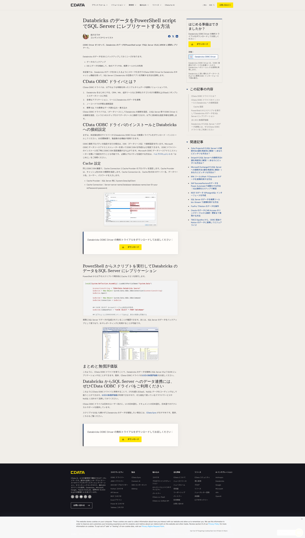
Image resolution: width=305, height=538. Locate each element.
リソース (198, 489)
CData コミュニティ (202, 477)
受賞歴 (175, 489)
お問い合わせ (224, 5)
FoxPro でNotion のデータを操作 (205, 206)
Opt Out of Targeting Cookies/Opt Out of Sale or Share (208, 531)
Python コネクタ (117, 489)
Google (218, 485)
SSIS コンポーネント (139, 485)
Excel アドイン (116, 500)
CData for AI (169, 5)
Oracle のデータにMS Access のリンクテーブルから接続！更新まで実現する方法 (206, 213)
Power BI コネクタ (117, 504)
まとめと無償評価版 (199, 120)
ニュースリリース (180, 481)
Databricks (220, 481)
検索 (210, 5)
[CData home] (79, 5)
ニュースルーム (179, 485)
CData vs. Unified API (160, 501)
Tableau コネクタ (117, 507)
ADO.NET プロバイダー (119, 485)
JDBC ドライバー (117, 481)
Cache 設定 (198, 106)
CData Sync (151, 412)
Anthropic (219, 477)
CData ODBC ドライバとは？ (203, 96)
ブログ (197, 485)
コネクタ (155, 477)
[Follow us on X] (173, 36)
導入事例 (198, 481)
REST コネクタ (116, 496)
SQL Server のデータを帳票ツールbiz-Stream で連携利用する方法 (205, 200)
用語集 (197, 496)
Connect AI (136, 481)
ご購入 (205, 5)
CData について (179, 477)
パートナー (156, 493)
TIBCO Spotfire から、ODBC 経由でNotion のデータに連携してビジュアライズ (206, 222)
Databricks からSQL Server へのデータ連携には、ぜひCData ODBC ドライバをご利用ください (206, 127)
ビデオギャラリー (201, 500)
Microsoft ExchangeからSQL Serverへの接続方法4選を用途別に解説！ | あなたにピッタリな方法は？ (206, 170)
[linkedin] (72, 496)
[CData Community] (89, 496)
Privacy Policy (213, 524)
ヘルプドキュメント (162, 154)
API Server (114, 492)
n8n (217, 492)
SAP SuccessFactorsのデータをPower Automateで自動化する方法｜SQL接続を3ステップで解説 (206, 186)
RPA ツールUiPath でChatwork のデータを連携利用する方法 (206, 177)
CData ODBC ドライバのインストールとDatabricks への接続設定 (205, 101)
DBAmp (134, 489)
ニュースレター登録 (202, 492)
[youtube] (81, 496)
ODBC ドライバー (117, 477)
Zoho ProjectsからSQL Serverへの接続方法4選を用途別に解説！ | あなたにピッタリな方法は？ (206, 151)
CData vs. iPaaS (158, 497)
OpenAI (218, 496)
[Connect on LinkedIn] (177, 36)
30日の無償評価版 (150, 375)
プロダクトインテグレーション (161, 482)
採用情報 (176, 500)
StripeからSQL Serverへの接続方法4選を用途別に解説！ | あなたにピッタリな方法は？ (206, 160)
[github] (85, 496)
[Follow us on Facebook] (169, 36)
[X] (77, 496)
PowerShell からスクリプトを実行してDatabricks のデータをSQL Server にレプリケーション (205, 113)
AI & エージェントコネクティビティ (161, 488)
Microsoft (219, 489)
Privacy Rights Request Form (153, 526)
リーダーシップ (179, 492)
